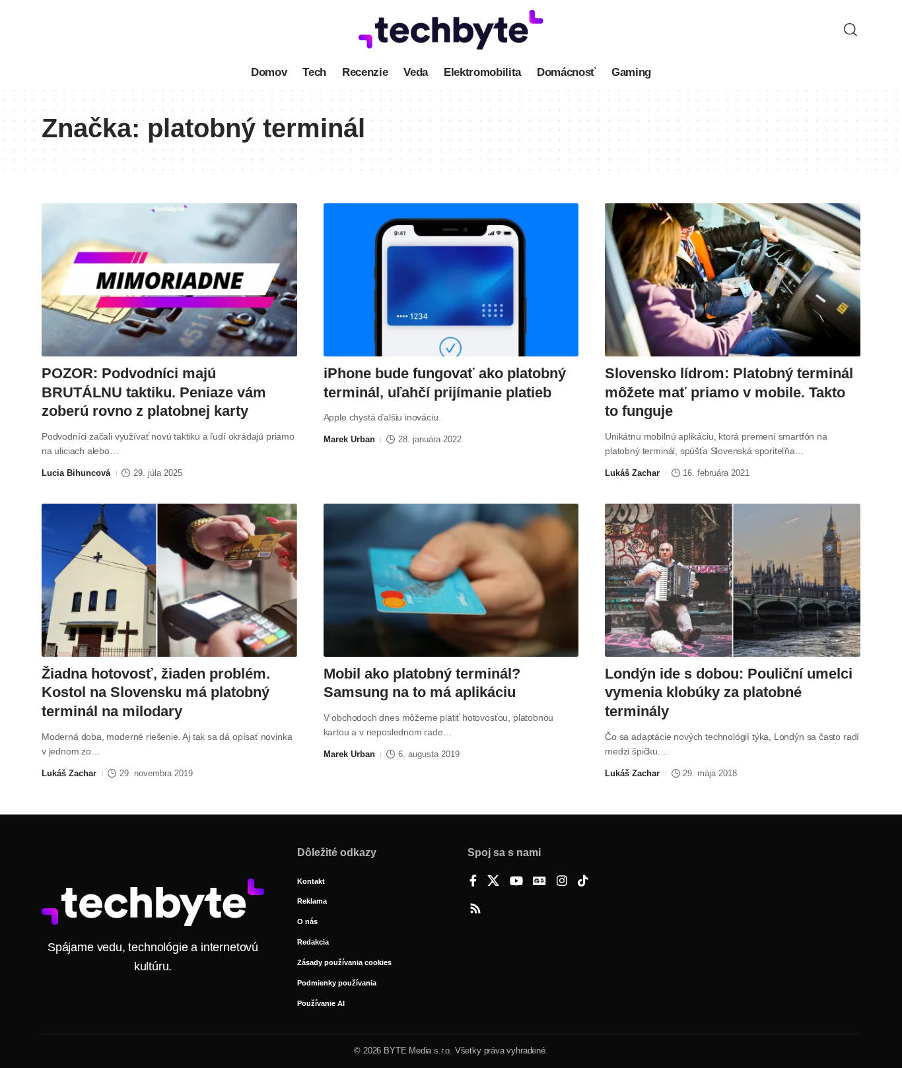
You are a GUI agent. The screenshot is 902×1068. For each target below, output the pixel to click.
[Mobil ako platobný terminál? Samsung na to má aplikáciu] (451, 580)
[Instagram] (562, 881)
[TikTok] (583, 881)
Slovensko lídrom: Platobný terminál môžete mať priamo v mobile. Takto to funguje (729, 392)
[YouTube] (516, 881)
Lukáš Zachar (632, 473)
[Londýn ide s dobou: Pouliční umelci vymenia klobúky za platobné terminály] (732, 580)
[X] (493, 881)
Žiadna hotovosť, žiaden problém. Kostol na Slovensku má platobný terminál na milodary (156, 692)
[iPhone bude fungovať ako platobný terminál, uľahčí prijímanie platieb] (451, 279)
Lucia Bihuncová (76, 473)
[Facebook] (473, 881)
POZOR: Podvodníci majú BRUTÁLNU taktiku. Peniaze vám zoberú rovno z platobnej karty (154, 392)
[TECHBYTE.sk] (451, 30)
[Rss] (475, 909)
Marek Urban (349, 439)
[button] (850, 29)
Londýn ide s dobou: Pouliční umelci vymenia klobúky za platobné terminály (728, 692)
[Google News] (539, 881)
